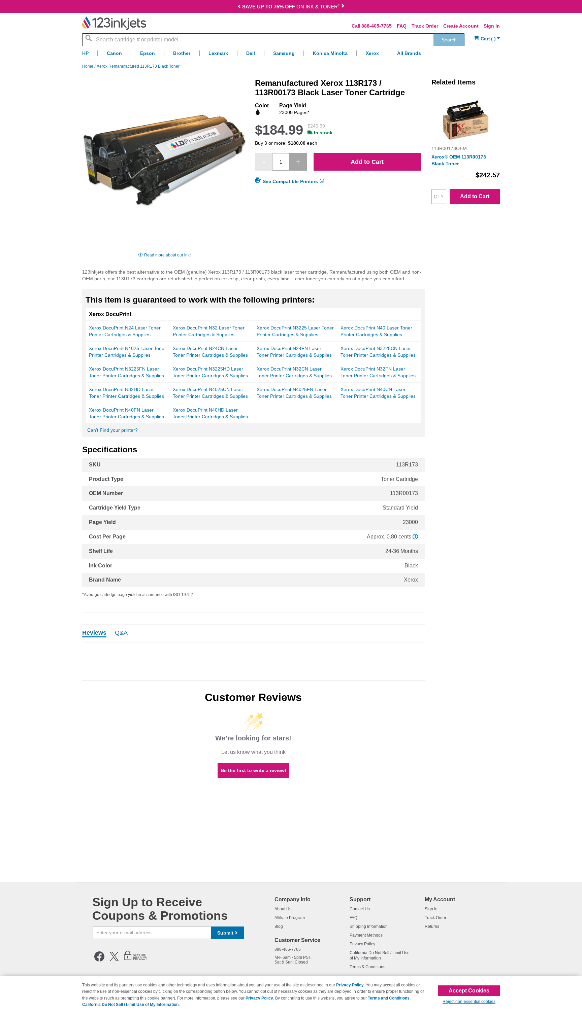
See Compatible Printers (290, 181)
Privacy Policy (362, 944)
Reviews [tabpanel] (94, 633)
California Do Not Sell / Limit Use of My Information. (131, 1004)
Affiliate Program (289, 917)
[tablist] (253, 633)
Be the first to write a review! (253, 770)
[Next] (343, 7)
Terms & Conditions (367, 967)
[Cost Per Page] (415, 536)
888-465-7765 (376, 26)
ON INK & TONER (291, 6)
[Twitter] (114, 960)
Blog (278, 926)
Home (88, 66)
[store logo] (114, 23)
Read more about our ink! (167, 255)
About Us (282, 909)
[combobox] (273, 39)
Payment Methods (366, 935)
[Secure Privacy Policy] (135, 960)
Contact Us (360, 909)
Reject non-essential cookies (469, 1001)
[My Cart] (487, 38)
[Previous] (239, 7)
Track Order (425, 26)
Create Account (461, 26)
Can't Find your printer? (112, 430)
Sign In (492, 26)
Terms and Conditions (389, 998)
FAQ (402, 26)
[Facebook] (99, 960)
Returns (432, 926)
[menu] (291, 55)
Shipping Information (369, 926)
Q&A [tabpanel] (121, 633)
